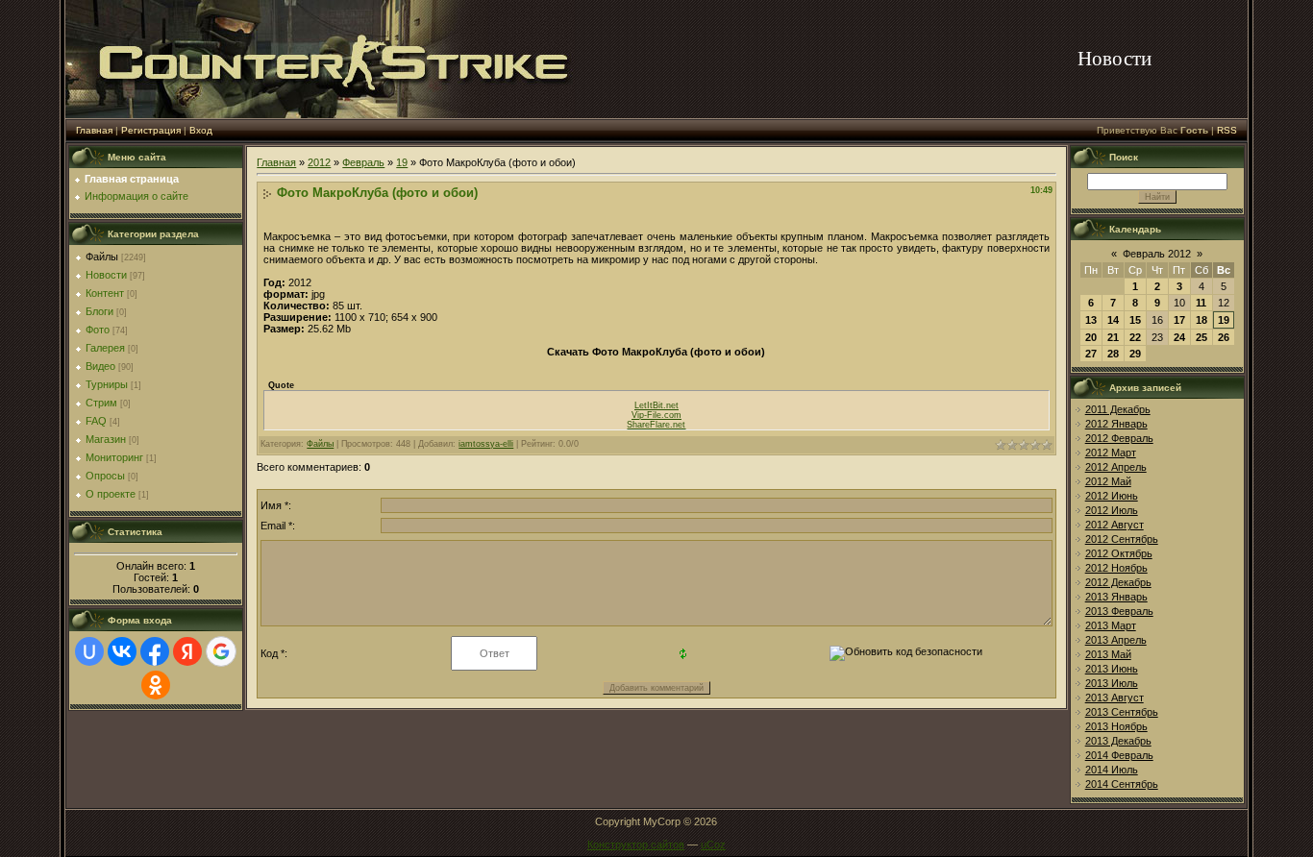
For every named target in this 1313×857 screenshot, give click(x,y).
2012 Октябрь (1118, 553)
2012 (319, 162)
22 (1135, 337)
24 (1179, 337)
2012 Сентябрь (1121, 539)
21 (1113, 337)
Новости (106, 275)
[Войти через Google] (221, 651)
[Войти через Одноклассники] (155, 685)
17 (1179, 320)
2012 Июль (1111, 510)
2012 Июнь (1111, 496)
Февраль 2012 (1157, 253)
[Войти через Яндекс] (187, 651)
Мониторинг (114, 457)
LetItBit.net (656, 405)
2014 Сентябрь (1121, 784)
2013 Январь (1116, 596)
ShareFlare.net (656, 424)
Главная (94, 130)
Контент (105, 293)
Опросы (105, 475)
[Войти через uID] (89, 651)
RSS (1227, 130)
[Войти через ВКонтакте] (122, 651)
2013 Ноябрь (1116, 726)
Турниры (107, 384)
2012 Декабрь (1118, 582)
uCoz (713, 844)
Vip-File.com (656, 415)
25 (1201, 337)
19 (402, 162)
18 (1201, 320)
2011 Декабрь (1118, 409)
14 (1113, 320)
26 (1223, 337)
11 (1201, 302)
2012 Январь (1116, 423)
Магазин (106, 439)
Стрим (101, 402)
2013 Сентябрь (1121, 712)
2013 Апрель (1116, 640)
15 (1135, 320)
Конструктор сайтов (635, 844)
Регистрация (151, 130)
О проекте (111, 494)
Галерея (105, 348)
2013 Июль (1111, 683)
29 (1135, 353)
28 (1113, 353)
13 (1091, 320)
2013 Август (1114, 697)
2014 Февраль (1119, 755)
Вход (200, 130)
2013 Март (1110, 625)
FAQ (96, 421)
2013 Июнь (1111, 668)
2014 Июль (1111, 769)
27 (1091, 353)
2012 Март (1110, 452)
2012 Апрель (1116, 467)
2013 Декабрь (1118, 741)
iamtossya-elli (485, 444)
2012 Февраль (1119, 438)
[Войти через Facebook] (154, 651)
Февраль (363, 162)
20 (1091, 337)
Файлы (102, 256)
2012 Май (1108, 481)
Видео (100, 366)
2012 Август (1114, 524)
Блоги (99, 311)
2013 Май (1108, 654)
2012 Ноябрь (1116, 568)
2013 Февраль (1119, 611)
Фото (98, 329)
